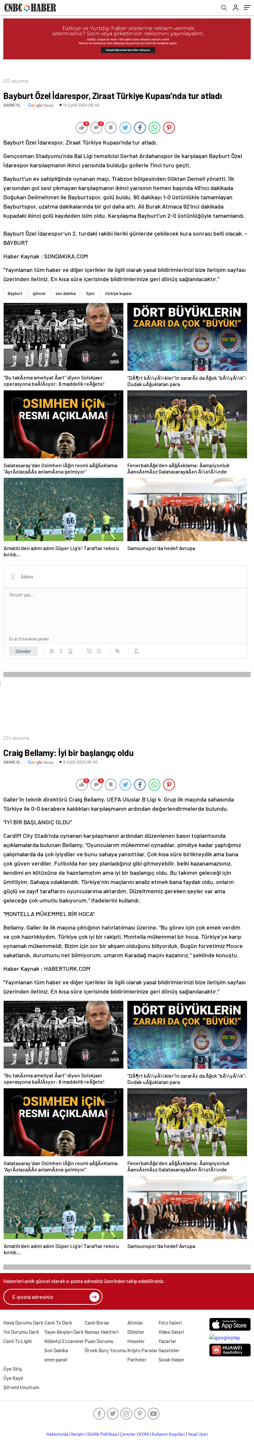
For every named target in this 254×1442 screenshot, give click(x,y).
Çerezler (128, 1434)
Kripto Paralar (142, 1350)
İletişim (78, 1434)
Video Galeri (171, 1332)
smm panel (55, 1359)
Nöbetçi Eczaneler (64, 1341)
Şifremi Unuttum (21, 1387)
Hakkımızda (57, 1434)
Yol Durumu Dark (21, 1332)
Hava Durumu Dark (23, 1323)
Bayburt (15, 293)
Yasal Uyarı (198, 1434)
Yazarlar (167, 1341)
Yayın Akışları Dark (64, 1332)
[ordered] (89, 651)
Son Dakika (56, 1350)
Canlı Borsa (97, 1323)
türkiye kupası (118, 293)
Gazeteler (169, 1350)
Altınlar (135, 1323)
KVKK (144, 1434)
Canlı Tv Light (17, 1341)
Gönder (23, 651)
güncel (39, 293)
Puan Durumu (99, 1341)
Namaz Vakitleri (101, 1332)
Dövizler (136, 1332)
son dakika (66, 293)
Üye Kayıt (13, 1378)
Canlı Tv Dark (58, 1323)
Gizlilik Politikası (102, 1434)
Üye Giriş (12, 1369)
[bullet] (98, 651)
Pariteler (137, 1359)
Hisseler (136, 1341)
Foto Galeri (170, 1323)
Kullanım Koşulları (168, 1434)
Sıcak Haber (171, 1359)
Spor (90, 293)
